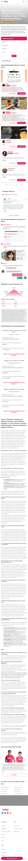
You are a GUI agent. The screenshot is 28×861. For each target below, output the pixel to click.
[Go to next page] (24, 185)
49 (21, 184)
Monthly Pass (16, 831)
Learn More (14, 774)
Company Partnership (18, 828)
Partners (3, 849)
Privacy (3, 837)
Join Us (3, 834)
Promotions (4, 852)
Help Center (4, 828)
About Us (3, 825)
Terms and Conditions (6, 831)
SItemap (3, 855)
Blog (2, 840)
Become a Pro (17, 825)
